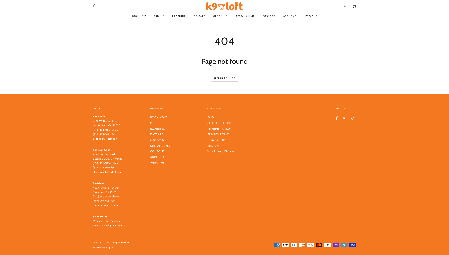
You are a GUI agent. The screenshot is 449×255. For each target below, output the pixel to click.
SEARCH (213, 146)
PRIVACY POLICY (218, 134)
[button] (94, 6)
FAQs (210, 117)
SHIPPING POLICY (219, 123)
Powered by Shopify (103, 247)
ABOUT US (157, 157)
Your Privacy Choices (220, 151)
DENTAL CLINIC (160, 146)
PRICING (156, 123)
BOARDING (157, 129)
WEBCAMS (157, 163)
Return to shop (224, 78)
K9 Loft (106, 242)
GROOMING (158, 140)
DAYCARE (156, 134)
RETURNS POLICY (218, 129)
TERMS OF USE (217, 140)
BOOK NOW (158, 117)
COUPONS (157, 151)
